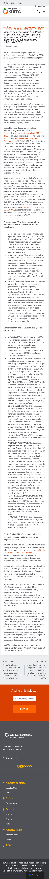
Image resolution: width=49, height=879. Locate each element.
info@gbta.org (11, 758)
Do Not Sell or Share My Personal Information (22, 870)
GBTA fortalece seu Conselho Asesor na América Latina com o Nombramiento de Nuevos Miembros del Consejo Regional (12, 669)
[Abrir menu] (4, 850)
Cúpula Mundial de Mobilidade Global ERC (24, 551)
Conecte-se (40, 6)
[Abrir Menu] (43, 11)
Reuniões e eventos (15, 27)
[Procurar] (38, 11)
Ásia (5, 27)
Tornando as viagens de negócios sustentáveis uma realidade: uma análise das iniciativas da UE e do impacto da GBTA (36, 669)
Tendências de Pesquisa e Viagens (27, 29)
